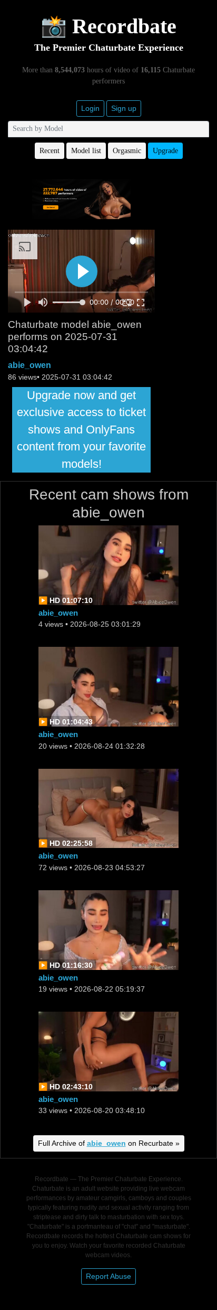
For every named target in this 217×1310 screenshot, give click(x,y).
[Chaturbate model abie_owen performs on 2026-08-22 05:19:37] (108, 929)
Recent (50, 151)
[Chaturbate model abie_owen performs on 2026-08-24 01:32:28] (108, 686)
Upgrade (165, 151)
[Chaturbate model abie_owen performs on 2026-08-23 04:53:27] (108, 807)
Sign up (123, 108)
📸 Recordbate (108, 26)
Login (90, 108)
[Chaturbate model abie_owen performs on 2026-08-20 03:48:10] (108, 1050)
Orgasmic (127, 151)
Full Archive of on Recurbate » (109, 1143)
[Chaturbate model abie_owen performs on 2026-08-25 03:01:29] (108, 564)
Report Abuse (108, 1276)
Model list (86, 151)
